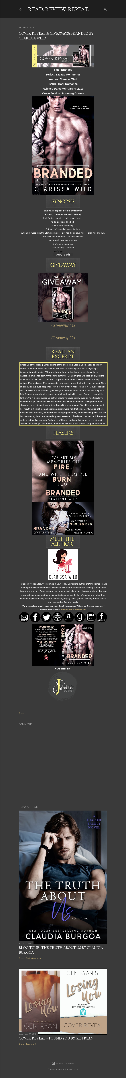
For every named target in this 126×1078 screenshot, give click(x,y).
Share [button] (21, 713)
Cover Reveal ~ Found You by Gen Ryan (56, 1038)
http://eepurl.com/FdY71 (73, 609)
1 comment (31, 1044)
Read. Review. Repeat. (58, 9)
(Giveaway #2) (63, 338)
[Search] (105, 9)
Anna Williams (71, 1069)
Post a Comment (33, 958)
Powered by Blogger (65, 1063)
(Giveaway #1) (63, 325)
